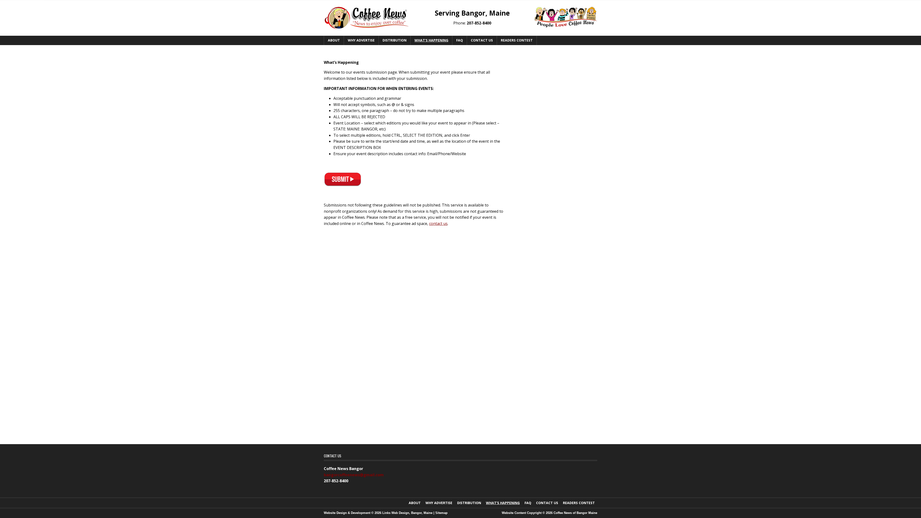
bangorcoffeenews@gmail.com (354, 474)
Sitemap (441, 513)
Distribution (395, 40)
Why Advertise (361, 40)
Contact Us (482, 40)
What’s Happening (431, 40)
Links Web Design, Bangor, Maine (407, 513)
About (334, 40)
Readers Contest (517, 40)
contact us (438, 223)
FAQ (459, 40)
